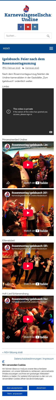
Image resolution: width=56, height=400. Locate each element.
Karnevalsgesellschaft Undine (29, 17)
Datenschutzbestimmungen (27, 359)
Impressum (48, 359)
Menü (6, 48)
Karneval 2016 (32, 68)
